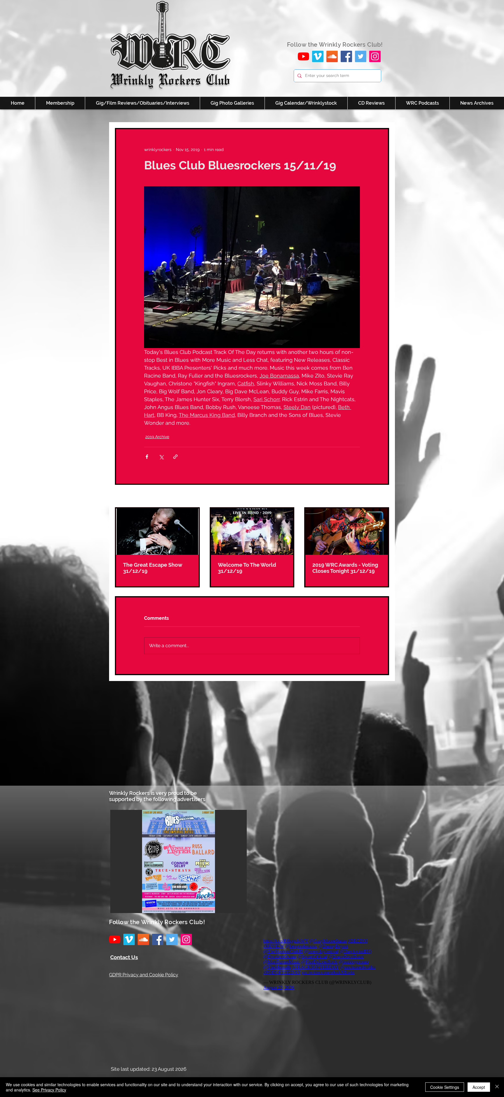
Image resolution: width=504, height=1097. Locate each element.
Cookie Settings (444, 1087)
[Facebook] (346, 56)
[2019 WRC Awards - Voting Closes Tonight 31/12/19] (346, 531)
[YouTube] (303, 56)
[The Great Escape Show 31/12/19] (157, 531)
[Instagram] (375, 56)
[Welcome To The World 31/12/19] (252, 531)
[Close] (497, 1087)
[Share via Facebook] (147, 456)
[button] (178, 861)
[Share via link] (175, 456)
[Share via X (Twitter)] (161, 456)
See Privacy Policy (49, 1090)
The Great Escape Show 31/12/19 (152, 568)
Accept (479, 1087)
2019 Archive (157, 436)
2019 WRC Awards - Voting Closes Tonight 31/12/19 (345, 568)
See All (382, 496)
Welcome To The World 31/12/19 (247, 568)
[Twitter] (360, 56)
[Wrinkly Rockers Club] (317, 56)
